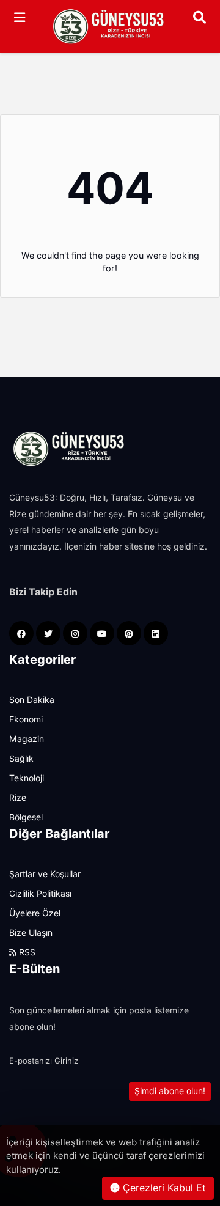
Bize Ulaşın (31, 933)
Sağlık (21, 758)
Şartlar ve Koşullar (45, 874)
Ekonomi (26, 719)
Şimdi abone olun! (169, 1091)
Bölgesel (26, 817)
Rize (17, 798)
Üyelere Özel (35, 913)
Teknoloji (26, 778)
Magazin (26, 739)
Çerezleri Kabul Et (163, 1188)
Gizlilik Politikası (40, 894)
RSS (25, 952)
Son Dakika (31, 700)
